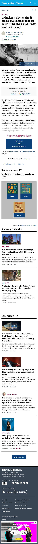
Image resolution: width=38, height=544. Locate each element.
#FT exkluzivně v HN (9, 164)
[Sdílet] (32, 10)
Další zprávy (19, 457)
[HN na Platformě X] (13, 483)
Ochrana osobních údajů (22, 500)
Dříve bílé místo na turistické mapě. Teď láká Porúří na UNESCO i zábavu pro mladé (18, 252)
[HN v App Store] (21, 492)
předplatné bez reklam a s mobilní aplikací (23, 151)
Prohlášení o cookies (21, 503)
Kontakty (4, 500)
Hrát (12, 196)
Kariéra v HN (5, 508)
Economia (5, 505)
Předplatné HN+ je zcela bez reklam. (27, 225)
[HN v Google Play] (8, 492)
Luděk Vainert (12, 394)
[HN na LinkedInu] (21, 483)
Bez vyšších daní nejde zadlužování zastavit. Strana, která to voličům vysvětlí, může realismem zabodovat (17, 400)
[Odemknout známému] (36, 10)
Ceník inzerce (6, 511)
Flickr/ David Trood (29, 64)
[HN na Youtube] (27, 483)
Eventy (4, 519)
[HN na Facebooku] (16, 483)
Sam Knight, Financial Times (14, 32)
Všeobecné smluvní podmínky (23, 508)
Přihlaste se (26, 159)
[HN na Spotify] (24, 483)
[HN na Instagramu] (18, 483)
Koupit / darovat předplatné (10, 516)
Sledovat (13, 94)
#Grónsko (21, 164)
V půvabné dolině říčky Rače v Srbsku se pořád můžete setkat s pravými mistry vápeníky (18, 288)
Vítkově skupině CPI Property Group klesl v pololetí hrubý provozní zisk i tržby (18, 372)
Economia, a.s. (14, 472)
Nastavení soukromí (20, 505)
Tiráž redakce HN (7, 503)
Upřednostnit (26, 94)
